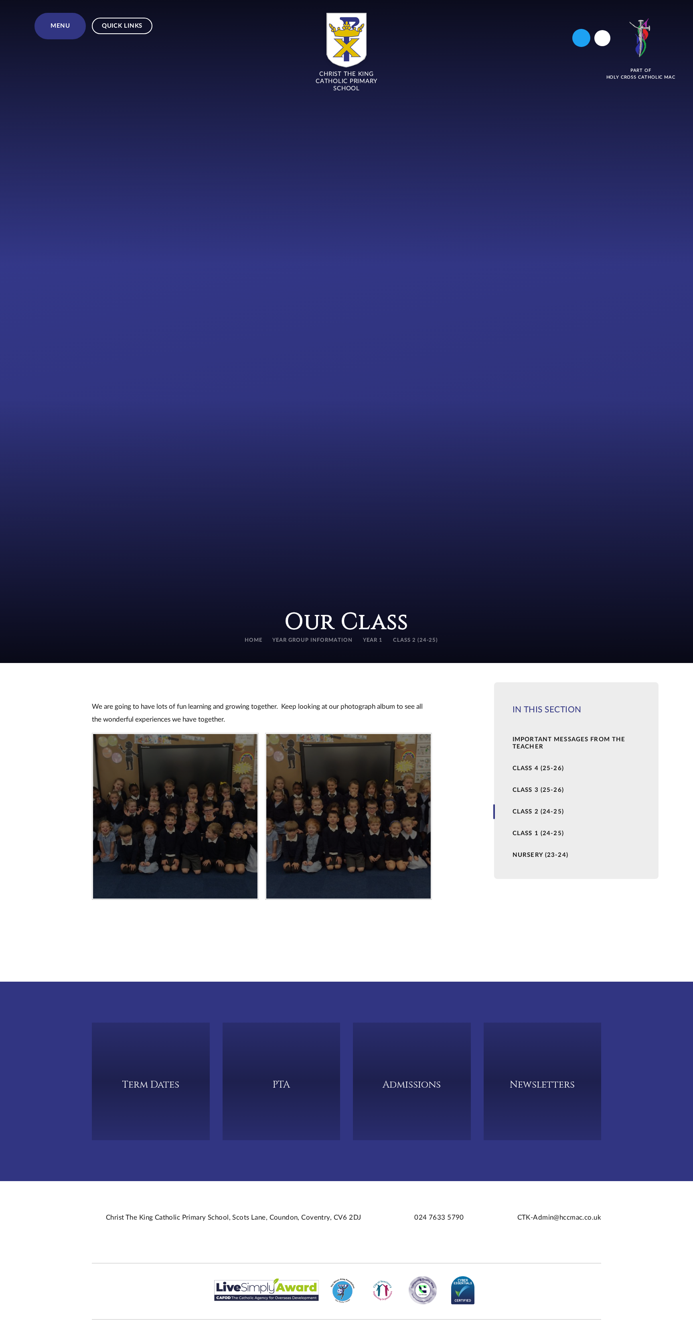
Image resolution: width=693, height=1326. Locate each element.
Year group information (312, 640)
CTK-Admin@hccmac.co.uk (559, 1217)
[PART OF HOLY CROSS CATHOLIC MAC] (641, 38)
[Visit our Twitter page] (581, 38)
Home (253, 640)
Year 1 (373, 640)
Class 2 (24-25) (415, 640)
